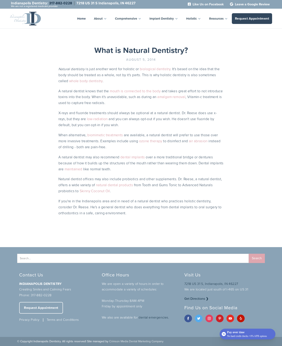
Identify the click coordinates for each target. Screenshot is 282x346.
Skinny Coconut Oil (95, 191)
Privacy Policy (29, 319)
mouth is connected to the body (135, 91)
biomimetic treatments (105, 135)
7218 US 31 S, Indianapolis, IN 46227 (211, 283)
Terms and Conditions (63, 319)
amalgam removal (171, 97)
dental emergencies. (154, 317)
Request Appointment (252, 18)
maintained (73, 169)
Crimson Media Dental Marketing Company (136, 341)
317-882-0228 (60, 3)
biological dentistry (155, 69)
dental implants (132, 157)
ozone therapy (150, 141)
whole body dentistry (86, 81)
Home (81, 18)
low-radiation (97, 119)
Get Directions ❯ (196, 298)
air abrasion (198, 141)
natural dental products (114, 185)
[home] (25, 18)
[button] (100, 18)
